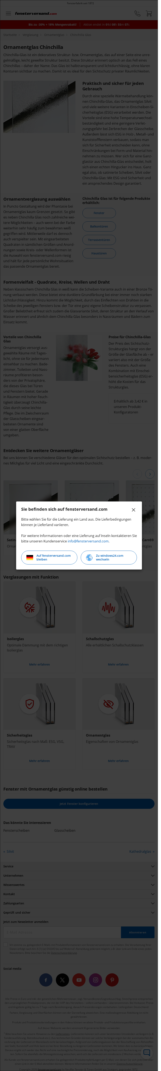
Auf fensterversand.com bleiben (53, 557)
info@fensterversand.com (88, 541)
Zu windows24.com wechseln (109, 557)
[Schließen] (133, 510)
